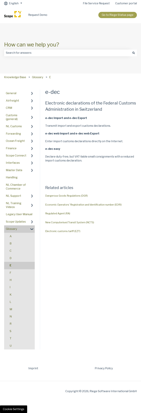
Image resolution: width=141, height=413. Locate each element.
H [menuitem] (11, 280)
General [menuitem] (11, 93)
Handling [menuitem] (12, 177)
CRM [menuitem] (9, 107)
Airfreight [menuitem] (12, 100)
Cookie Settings (13, 409)
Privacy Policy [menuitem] (104, 368)
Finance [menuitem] (11, 148)
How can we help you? (31, 44)
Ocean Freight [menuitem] (15, 141)
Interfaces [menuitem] (13, 162)
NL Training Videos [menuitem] (13, 205)
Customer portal (126, 3)
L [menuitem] (10, 302)
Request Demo (37, 15)
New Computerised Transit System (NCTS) (69, 222)
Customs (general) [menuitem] (12, 117)
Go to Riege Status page (117, 15)
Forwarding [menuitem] (13, 133)
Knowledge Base (15, 77)
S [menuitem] (10, 331)
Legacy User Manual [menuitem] (19, 214)
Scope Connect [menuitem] (16, 155)
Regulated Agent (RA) (57, 213)
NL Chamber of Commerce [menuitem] (16, 186)
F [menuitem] (10, 272)
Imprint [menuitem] (33, 368)
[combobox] (67, 53)
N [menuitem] (11, 316)
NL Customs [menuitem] (14, 126)
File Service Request (96, 3)
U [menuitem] (11, 345)
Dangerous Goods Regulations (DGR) (66, 195)
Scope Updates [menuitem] (16, 221)
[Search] (133, 53)
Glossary (37, 77)
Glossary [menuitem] (11, 229)
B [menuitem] (11, 243)
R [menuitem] (11, 323)
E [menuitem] (10, 265)
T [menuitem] (11, 338)
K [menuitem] (11, 294)
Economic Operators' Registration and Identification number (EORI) (83, 204)
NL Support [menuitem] (13, 195)
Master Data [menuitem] (14, 170)
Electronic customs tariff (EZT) (62, 231)
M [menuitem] (11, 309)
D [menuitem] (11, 258)
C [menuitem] (11, 250)
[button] (32, 93)
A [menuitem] (11, 236)
